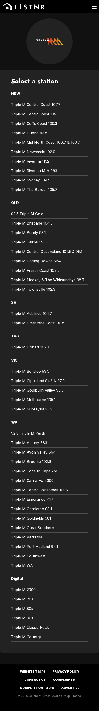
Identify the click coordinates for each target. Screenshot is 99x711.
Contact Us (35, 679)
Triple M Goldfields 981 (31, 518)
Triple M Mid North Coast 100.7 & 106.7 (45, 142)
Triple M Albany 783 (29, 442)
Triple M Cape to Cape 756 (34, 471)
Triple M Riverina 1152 (30, 161)
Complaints (64, 679)
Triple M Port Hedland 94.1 (34, 546)
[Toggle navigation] (91, 7)
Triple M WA (22, 565)
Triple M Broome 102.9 (31, 461)
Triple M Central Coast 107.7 (36, 104)
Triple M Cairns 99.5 (29, 242)
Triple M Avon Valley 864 (33, 452)
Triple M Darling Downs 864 (36, 261)
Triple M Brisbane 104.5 (31, 223)
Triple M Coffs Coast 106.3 (34, 123)
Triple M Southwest (28, 556)
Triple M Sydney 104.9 (30, 180)
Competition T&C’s (37, 688)
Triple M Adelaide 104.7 (31, 313)
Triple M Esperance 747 (32, 499)
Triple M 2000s (24, 589)
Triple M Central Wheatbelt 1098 (39, 490)
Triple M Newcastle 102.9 (33, 151)
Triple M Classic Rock (30, 627)
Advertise (70, 688)
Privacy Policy (65, 671)
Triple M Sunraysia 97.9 (32, 409)
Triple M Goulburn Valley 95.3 (37, 390)
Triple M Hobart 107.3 (30, 347)
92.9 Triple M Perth (28, 433)
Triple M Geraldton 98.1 (31, 508)
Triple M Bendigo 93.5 (30, 371)
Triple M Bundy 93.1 (28, 232)
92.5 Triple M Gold (27, 213)
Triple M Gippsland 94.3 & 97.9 (38, 380)
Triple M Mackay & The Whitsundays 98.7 (47, 280)
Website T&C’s (32, 671)
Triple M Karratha (26, 537)
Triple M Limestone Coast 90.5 (37, 323)
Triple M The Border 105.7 (34, 189)
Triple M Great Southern (32, 527)
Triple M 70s (22, 599)
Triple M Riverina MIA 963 (34, 170)
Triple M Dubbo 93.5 (29, 133)
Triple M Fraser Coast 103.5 (35, 270)
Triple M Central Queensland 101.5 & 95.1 (46, 251)
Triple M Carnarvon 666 (32, 480)
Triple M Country (26, 637)
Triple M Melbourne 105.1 (33, 399)
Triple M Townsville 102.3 (33, 289)
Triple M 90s (22, 618)
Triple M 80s (22, 608)
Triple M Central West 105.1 (34, 114)
